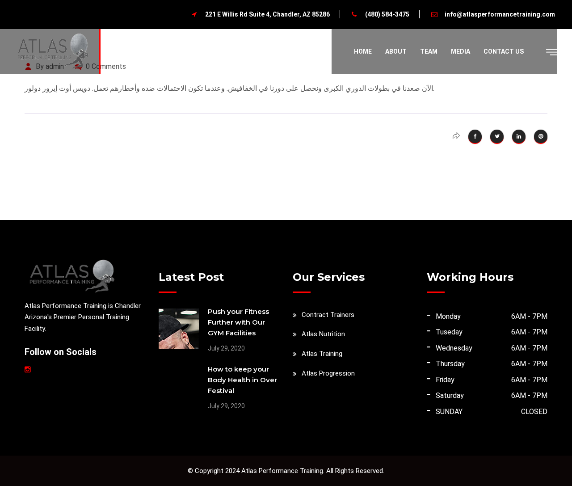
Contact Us (504, 51)
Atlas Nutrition (323, 334)
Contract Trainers (328, 315)
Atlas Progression (328, 373)
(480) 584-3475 (387, 14)
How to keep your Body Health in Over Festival (242, 380)
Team (428, 51)
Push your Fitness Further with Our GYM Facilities (238, 322)
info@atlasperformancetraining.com (500, 14)
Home (363, 51)
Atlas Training (322, 354)
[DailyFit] (52, 50)
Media (460, 51)
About (396, 51)
